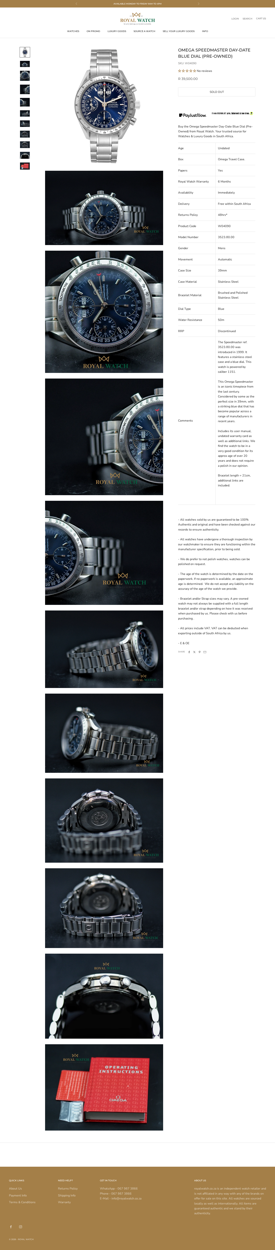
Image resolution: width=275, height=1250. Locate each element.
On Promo (93, 31)
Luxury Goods (117, 31)
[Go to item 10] (25, 155)
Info (205, 31)
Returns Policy (68, 1189)
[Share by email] (204, 652)
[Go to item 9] (25, 144)
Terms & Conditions (22, 1202)
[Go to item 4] (25, 89)
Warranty (64, 1202)
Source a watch (144, 31)
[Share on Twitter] (194, 652)
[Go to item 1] (25, 52)
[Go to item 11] (25, 166)
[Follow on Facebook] (11, 1227)
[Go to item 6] (25, 113)
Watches (73, 31)
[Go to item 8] (25, 134)
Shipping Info (67, 1195)
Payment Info (18, 1195)
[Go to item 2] (25, 63)
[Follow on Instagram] (20, 1227)
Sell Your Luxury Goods (179, 31)
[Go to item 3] (25, 75)
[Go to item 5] (25, 102)
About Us (15, 1189)
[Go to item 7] (25, 123)
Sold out (217, 92)
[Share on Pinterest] (199, 652)
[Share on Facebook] (189, 652)
